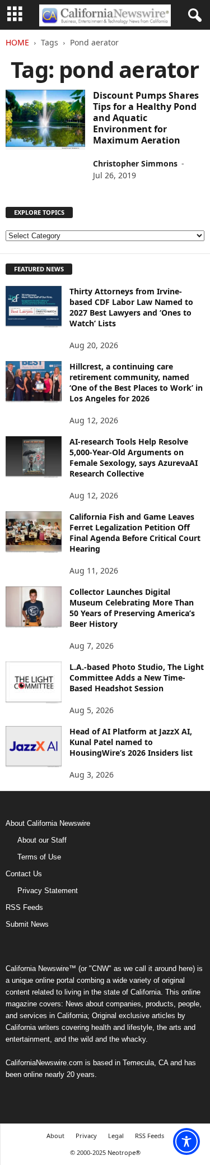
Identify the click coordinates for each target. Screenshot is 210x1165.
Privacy (86, 1135)
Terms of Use (39, 857)
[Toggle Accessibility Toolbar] (186, 1141)
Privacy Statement (47, 890)
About (55, 1135)
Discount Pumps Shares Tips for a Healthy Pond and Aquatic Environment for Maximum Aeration (146, 117)
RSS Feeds (24, 907)
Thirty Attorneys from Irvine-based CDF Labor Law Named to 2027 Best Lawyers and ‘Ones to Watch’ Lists (131, 307)
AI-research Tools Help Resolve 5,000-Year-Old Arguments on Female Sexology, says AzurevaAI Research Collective (133, 457)
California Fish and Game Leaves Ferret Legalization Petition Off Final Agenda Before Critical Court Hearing (134, 532)
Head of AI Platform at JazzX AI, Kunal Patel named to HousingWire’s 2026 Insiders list (131, 742)
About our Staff (42, 840)
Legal (116, 1135)
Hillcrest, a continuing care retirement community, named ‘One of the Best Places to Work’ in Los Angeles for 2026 (136, 382)
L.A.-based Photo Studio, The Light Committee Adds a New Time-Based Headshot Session (136, 678)
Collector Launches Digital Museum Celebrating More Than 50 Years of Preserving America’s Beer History (132, 607)
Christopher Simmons (135, 163)
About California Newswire (48, 823)
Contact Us (24, 874)
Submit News (27, 924)
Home (17, 42)
